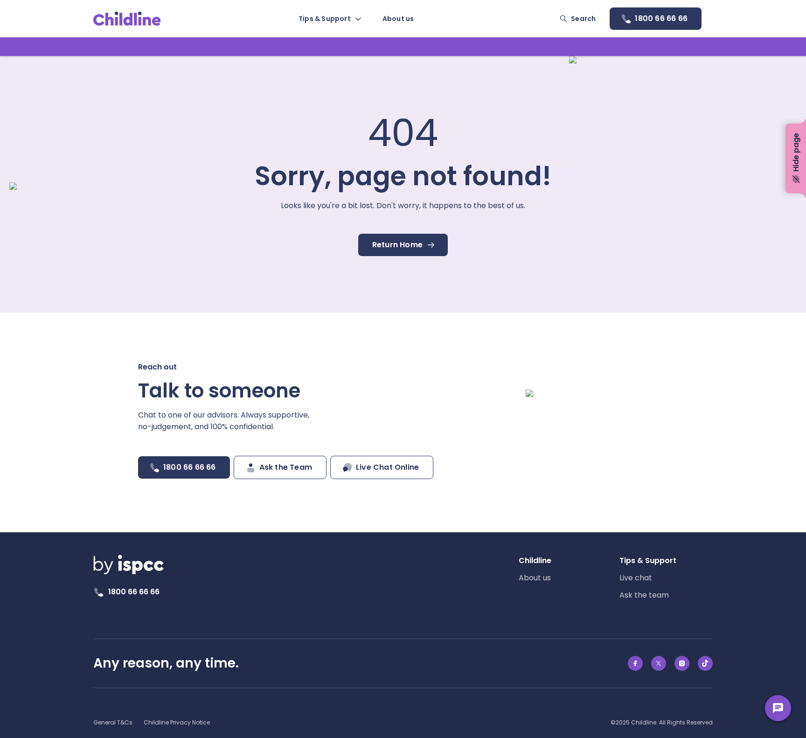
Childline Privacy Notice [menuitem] (177, 722)
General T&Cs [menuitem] (112, 722)
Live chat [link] (635, 577)
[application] (403, 369)
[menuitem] (329, 18)
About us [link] (535, 577)
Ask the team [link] (644, 595)
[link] (127, 19)
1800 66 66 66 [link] (134, 591)
